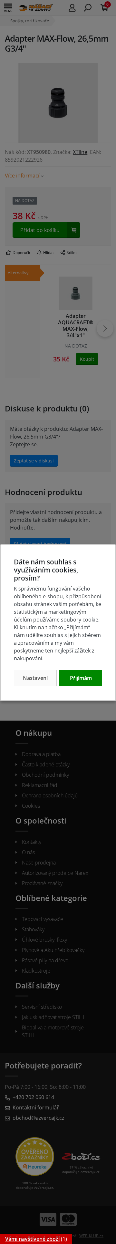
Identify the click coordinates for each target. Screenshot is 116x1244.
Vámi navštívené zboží (32, 1238)
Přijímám (81, 678)
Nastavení (35, 678)
